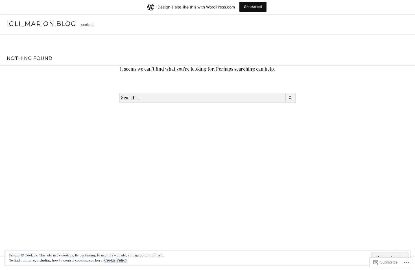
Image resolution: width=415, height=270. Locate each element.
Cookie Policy (115, 260)
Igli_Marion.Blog (41, 24)
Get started (253, 7)
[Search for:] (207, 98)
